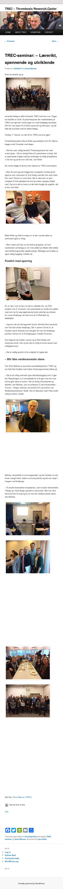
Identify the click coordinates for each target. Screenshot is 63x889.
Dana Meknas (31, 68)
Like (6, 811)
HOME (8, 32)
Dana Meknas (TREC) (22, 797)
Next (55, 41)
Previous (10, 41)
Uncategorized (30, 836)
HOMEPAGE (36, 32)
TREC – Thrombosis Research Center (31, 8)
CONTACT (49, 32)
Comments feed (12, 858)
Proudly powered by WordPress (31, 883)
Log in (8, 852)
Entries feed (10, 855)
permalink (42, 839)
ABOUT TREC (20, 32)
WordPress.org (11, 861)
